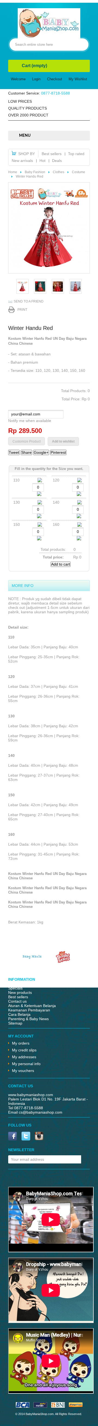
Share (26, 452)
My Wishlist (78, 79)
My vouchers (23, 1070)
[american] (58, 1406)
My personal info (26, 1064)
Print (22, 310)
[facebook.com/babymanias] (12, 1136)
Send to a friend (29, 301)
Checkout (54, 79)
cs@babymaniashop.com (40, 1112)
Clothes (58, 172)
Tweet (14, 452)
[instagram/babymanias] (39, 1136)
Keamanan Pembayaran (29, 1010)
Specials (15, 988)
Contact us (17, 1001)
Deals (57, 160)
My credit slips (24, 1050)
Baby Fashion (35, 172)
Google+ (41, 452)
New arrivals (22, 160)
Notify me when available (29, 420)
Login (36, 79)
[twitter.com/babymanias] (26, 1136)
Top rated (76, 154)
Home (12, 172)
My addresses (24, 1057)
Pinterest (58, 452)
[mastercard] (40, 1406)
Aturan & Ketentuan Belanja (32, 1005)
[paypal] (75, 1406)
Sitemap (15, 1023)
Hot (42, 160)
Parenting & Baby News (28, 1019)
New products (20, 992)
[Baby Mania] (32, 961)
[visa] (22, 1406)
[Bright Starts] (63, 961)
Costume (78, 172)
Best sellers (52, 154)
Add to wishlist (63, 441)
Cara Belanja (19, 1014)
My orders (20, 1043)
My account (21, 1036)
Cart (34, 65)
